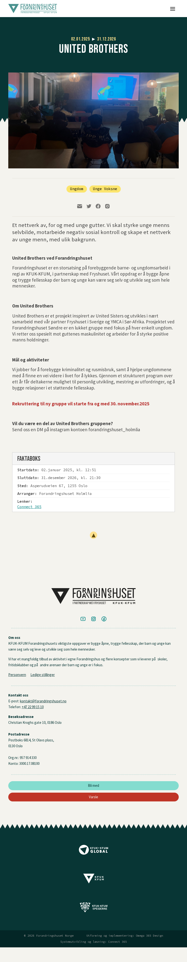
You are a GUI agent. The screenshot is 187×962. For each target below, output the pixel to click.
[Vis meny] (173, 8)
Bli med (93, 785)
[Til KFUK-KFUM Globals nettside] (93, 851)
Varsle (93, 797)
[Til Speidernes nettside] (93, 909)
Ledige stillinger (42, 674)
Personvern (17, 674)
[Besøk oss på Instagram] (93, 619)
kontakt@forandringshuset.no (43, 701)
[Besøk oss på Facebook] (104, 619)
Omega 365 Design (149, 935)
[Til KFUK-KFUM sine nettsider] (93, 880)
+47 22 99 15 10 (33, 707)
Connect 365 (29, 506)
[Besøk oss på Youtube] (83, 619)
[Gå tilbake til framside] (71, 8)
